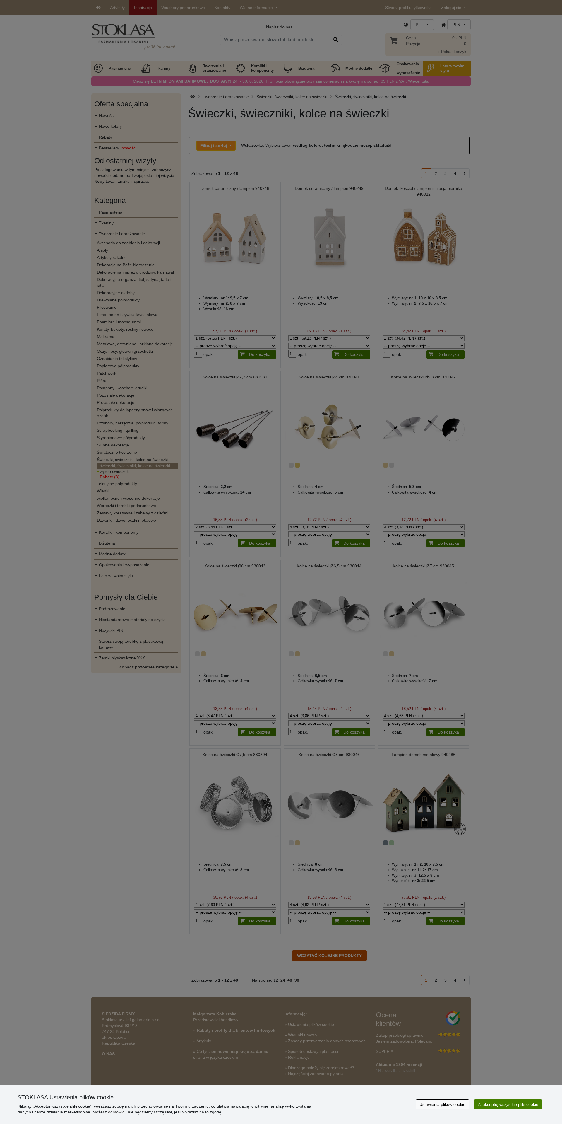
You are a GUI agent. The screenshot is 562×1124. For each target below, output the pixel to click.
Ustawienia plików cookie (442, 1104)
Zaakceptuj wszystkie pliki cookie (508, 1104)
